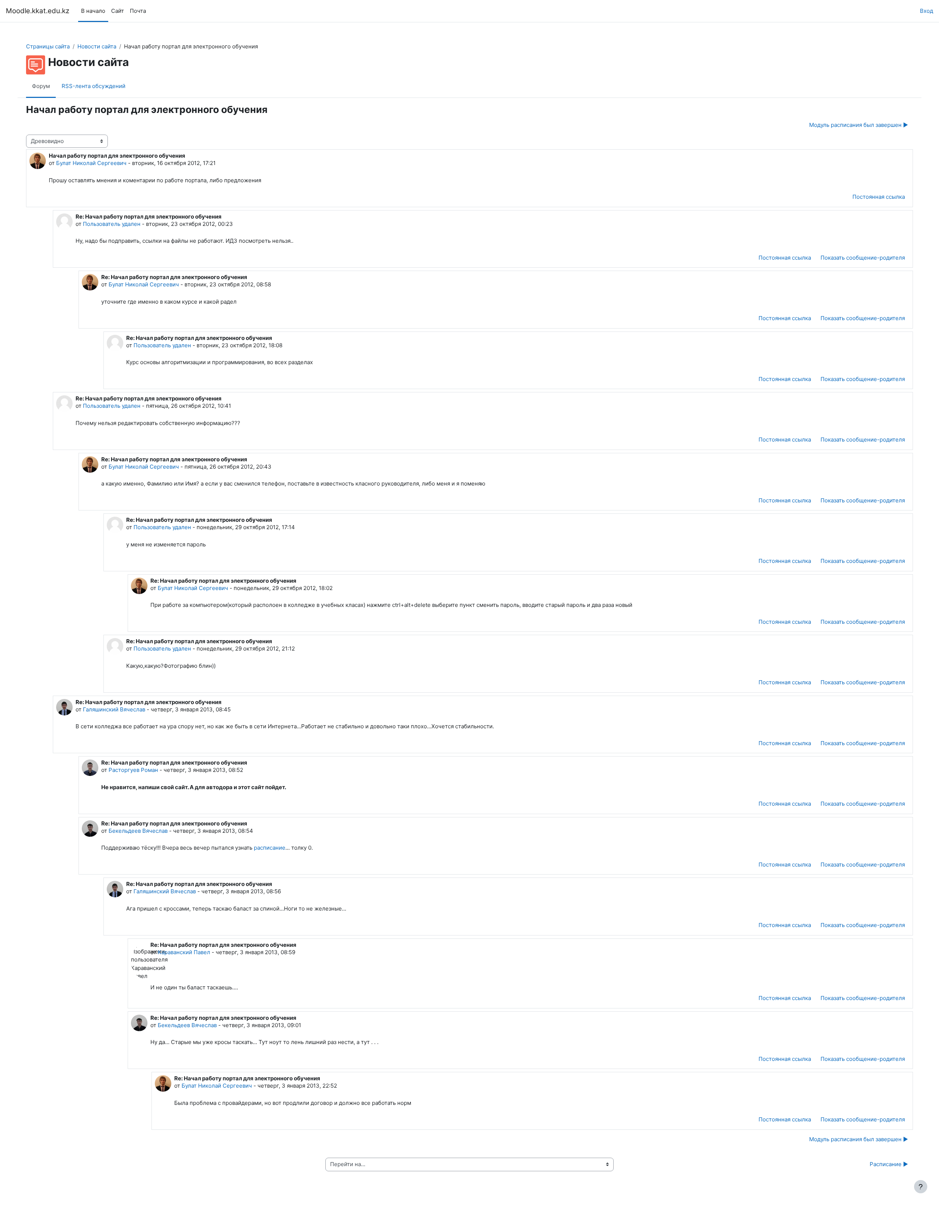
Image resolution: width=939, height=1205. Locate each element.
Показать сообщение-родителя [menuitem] (863, 257)
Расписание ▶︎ (889, 1164)
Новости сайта (96, 46)
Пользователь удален (111, 223)
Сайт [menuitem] (117, 10)
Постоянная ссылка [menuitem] (878, 196)
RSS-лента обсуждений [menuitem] (93, 86)
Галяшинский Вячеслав (114, 709)
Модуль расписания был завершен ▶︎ (858, 124)
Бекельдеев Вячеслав (138, 830)
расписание (269, 847)
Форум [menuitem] (41, 86)
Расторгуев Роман (133, 769)
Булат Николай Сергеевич (91, 163)
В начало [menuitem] (93, 10)
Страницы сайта (48, 46)
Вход (926, 10)
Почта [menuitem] (138, 10)
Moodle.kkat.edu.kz (37, 11)
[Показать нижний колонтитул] (920, 1186)
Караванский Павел (184, 952)
